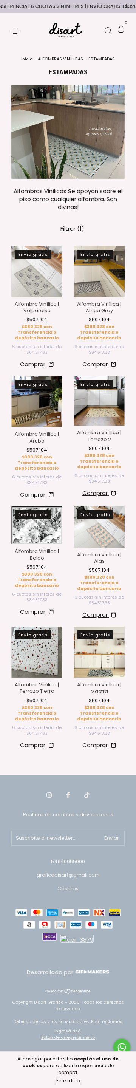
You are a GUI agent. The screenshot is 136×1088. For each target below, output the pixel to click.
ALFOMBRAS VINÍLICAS (60, 59)
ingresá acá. (68, 1031)
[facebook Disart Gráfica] (68, 795)
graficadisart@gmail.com (68, 875)
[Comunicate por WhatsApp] (121, 1047)
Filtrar (68, 228)
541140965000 (68, 861)
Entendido (68, 1080)
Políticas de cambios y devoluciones (68, 814)
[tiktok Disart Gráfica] (87, 795)
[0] (119, 30)
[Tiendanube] (68, 992)
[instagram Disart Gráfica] (49, 795)
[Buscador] (108, 30)
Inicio (26, 59)
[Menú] (16, 30)
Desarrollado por (51, 972)
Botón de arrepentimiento (68, 1037)
